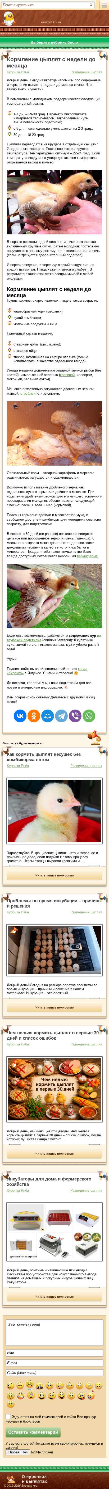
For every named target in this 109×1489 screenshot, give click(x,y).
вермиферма (87, 556)
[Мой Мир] (47, 712)
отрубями (27, 393)
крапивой (67, 375)
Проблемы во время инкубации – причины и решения (54, 903)
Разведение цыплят (86, 72)
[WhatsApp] (89, 712)
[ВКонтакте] (20, 712)
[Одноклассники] (34, 712)
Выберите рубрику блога (54, 42)
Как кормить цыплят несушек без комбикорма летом (44, 757)
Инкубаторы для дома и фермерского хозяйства (49, 1181)
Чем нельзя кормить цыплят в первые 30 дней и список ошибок (53, 1035)
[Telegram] (61, 712)
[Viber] (75, 712)
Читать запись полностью (54, 875)
